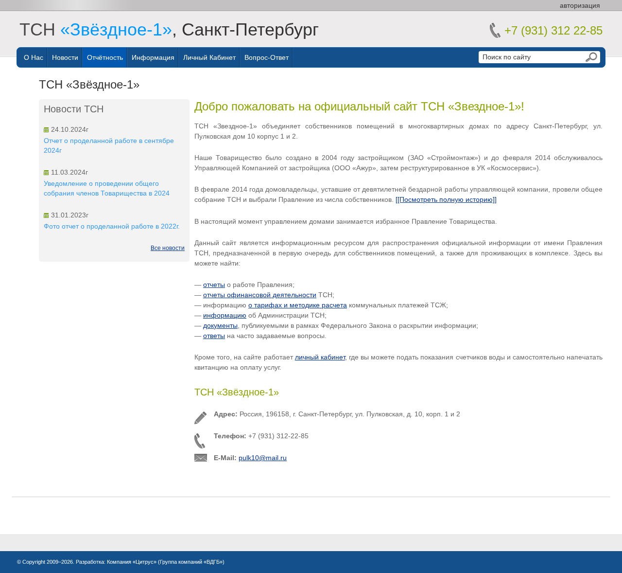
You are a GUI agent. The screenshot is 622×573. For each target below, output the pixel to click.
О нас (33, 57)
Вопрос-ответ (266, 57)
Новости (65, 57)
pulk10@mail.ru (263, 458)
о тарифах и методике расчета (297, 305)
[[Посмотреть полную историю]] (446, 199)
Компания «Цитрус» (131, 562)
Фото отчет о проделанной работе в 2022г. (112, 226)
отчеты (214, 284)
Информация (153, 57)
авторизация (580, 5)
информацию (224, 315)
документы (220, 325)
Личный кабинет (209, 57)
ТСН (95, 29)
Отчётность (105, 57)
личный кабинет (320, 357)
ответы (214, 336)
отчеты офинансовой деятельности (259, 295)
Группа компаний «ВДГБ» (191, 562)
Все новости (168, 248)
